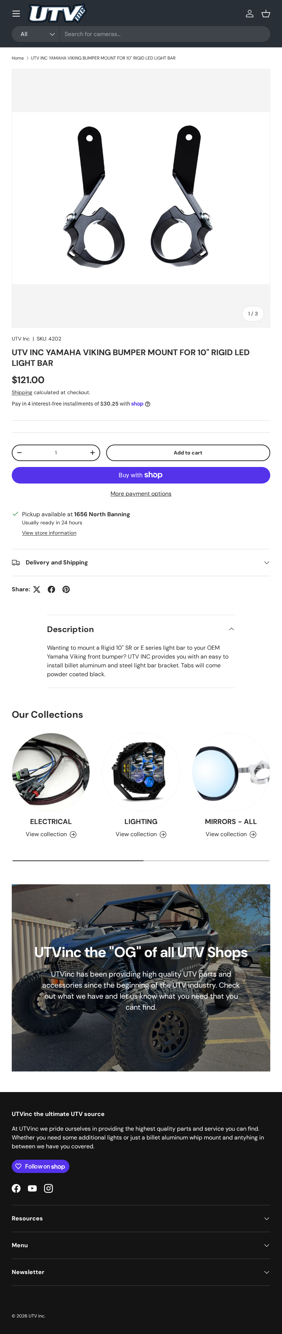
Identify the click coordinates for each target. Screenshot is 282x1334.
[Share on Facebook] (51, 589)
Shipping (22, 392)
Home (18, 58)
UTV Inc (21, 338)
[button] (266, 14)
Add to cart (188, 452)
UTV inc (36, 1316)
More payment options (141, 493)
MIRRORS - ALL (231, 821)
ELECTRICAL (51, 821)
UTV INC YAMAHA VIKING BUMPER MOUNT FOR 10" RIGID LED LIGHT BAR (103, 58)
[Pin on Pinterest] (66, 589)
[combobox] (141, 34)
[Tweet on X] (36, 589)
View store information (49, 532)
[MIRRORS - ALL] (231, 772)
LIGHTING (141, 821)
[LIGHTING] (141, 772)
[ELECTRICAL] (51, 772)
